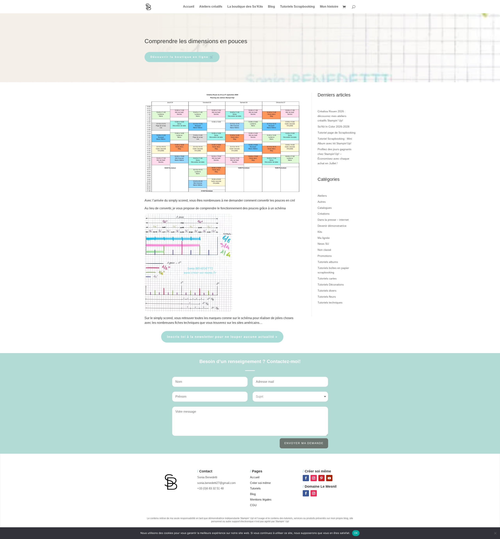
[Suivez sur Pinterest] (321, 478)
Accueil (188, 6)
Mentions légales (260, 499)
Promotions (325, 255)
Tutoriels (255, 488)
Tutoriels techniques (330, 302)
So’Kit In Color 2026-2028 (333, 126)
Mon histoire (329, 6)
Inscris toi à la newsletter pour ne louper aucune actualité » (222, 336)
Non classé (324, 249)
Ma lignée (324, 237)
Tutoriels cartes (327, 278)
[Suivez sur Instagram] (314, 478)
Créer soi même (260, 483)
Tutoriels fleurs (327, 296)
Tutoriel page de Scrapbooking (336, 132)
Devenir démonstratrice (332, 225)
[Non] (495, 533)
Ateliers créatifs (210, 6)
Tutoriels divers (327, 290)
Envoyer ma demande (303, 443)
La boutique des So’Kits (245, 6)
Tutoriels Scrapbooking (297, 6)
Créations (323, 213)
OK (356, 533)
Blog (271, 6)
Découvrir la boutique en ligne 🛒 (182, 56)
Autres (322, 201)
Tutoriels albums (328, 261)
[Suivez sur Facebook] (306, 478)
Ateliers (322, 195)
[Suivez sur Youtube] (329, 478)
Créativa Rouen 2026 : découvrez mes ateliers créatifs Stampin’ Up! (332, 116)
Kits (320, 231)
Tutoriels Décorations (331, 284)
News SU (323, 243)
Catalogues (325, 207)
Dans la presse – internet (333, 219)
